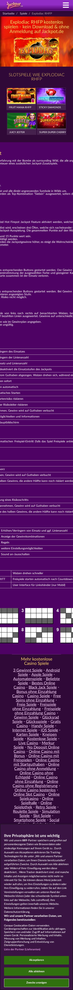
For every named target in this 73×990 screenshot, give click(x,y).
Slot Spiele (42, 816)
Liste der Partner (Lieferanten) (22, 949)
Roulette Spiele (25, 812)
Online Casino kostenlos (35, 790)
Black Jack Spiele (43, 687)
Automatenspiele (27, 679)
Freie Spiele (26, 705)
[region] (36, 907)
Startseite (8, 13)
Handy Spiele (42, 726)
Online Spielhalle (37, 801)
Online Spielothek (33, 805)
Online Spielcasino (40, 797)
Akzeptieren (36, 960)
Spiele (23, 13)
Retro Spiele (46, 807)
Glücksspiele (36, 722)
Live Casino (28, 743)
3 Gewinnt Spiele (27, 670)
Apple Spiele (42, 675)
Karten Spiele (27, 735)
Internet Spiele (24, 730)
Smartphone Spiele (30, 820)
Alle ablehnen (37, 971)
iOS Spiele (49, 730)
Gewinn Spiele (26, 717)
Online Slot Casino (29, 794)
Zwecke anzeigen (36, 982)
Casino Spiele (38, 696)
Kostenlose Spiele (42, 739)
